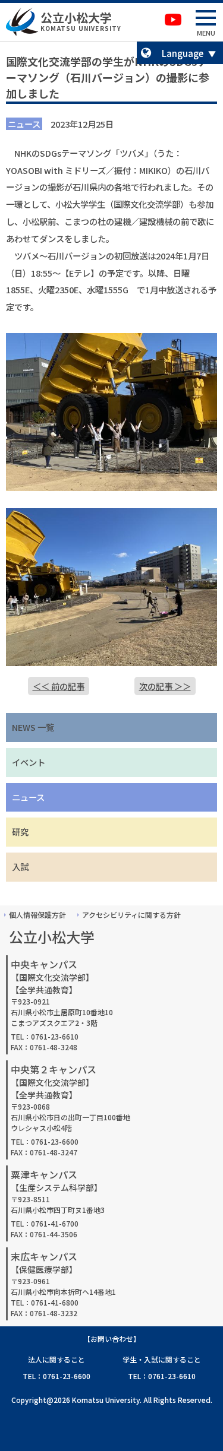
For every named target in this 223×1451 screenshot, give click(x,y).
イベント (28, 762)
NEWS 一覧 (33, 727)
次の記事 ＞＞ (165, 686)
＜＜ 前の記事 (58, 686)
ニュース (28, 797)
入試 (20, 866)
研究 (20, 831)
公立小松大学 (76, 17)
